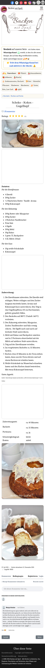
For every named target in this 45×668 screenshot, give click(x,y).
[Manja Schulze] (3, 599)
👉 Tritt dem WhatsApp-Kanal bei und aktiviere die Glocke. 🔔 (22, 64)
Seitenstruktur (22, 656)
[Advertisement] (22, 28)
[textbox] (22, 589)
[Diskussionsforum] (38, 4)
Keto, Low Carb (7, 89)
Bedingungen (18, 576)
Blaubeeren (25, 85)
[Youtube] (25, 2)
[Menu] (41, 8)
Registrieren (33, 576)
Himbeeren (15, 85)
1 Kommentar (9, 111)
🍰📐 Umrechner (9, 73)
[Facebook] (12, 2)
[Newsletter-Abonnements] (33, 4)
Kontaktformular (7, 653)
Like (3, 630)
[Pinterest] (21, 2)
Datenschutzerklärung (9, 656)
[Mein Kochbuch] (43, 4)
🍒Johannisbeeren (34, 73)
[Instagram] (30, 2)
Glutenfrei (36, 81)
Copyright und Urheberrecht (24, 653)
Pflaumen (5, 85)
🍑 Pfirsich (22, 73)
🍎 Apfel (18, 89)
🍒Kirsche (17, 77)
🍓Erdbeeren (7, 77)
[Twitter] (17, 2)
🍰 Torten (34, 85)
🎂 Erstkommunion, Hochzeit (13, 81)
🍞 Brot (28, 81)
